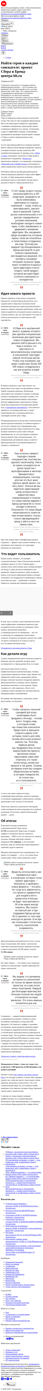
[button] (3, 46)
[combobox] (11, 1384)
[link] (5, 40)
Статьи (8, 57)
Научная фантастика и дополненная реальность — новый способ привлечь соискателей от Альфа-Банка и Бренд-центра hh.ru (23, 1192)
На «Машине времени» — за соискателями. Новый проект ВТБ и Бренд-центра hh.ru (23, 1177)
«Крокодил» (27, 159)
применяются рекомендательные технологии (20, 1365)
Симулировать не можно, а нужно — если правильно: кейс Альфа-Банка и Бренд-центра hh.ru (22, 1168)
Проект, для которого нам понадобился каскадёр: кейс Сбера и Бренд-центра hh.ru (22, 1157)
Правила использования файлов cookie (16, 18)
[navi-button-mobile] (3, 53)
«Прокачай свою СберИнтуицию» (14, 164)
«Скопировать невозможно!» (16, 407)
